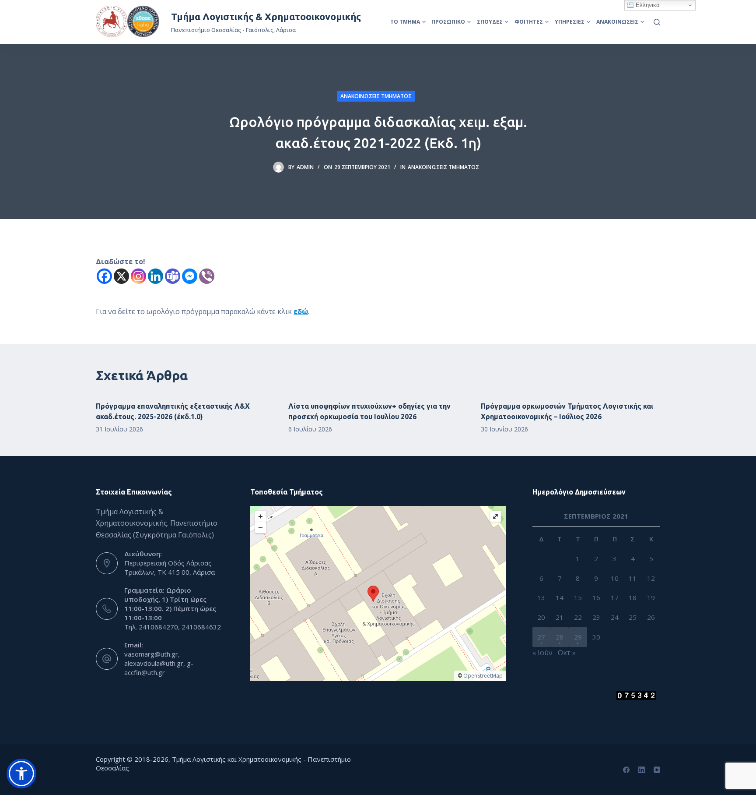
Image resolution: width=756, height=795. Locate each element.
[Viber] (206, 276)
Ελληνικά (647, 5)
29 (578, 636)
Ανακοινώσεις (617, 21)
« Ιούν (542, 652)
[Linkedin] (155, 276)
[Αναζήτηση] (657, 22)
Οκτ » (567, 652)
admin (305, 167)
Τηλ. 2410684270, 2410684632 (172, 626)
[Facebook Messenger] (189, 276)
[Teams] (172, 276)
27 (541, 636)
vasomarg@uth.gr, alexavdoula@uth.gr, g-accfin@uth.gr (158, 663)
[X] (121, 276)
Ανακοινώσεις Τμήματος (376, 96)
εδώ (301, 311)
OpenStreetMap (483, 675)
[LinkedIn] (641, 770)
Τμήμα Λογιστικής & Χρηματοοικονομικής (266, 16)
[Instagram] (138, 276)
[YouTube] (657, 770)
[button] (21, 773)
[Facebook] (104, 276)
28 (560, 636)
